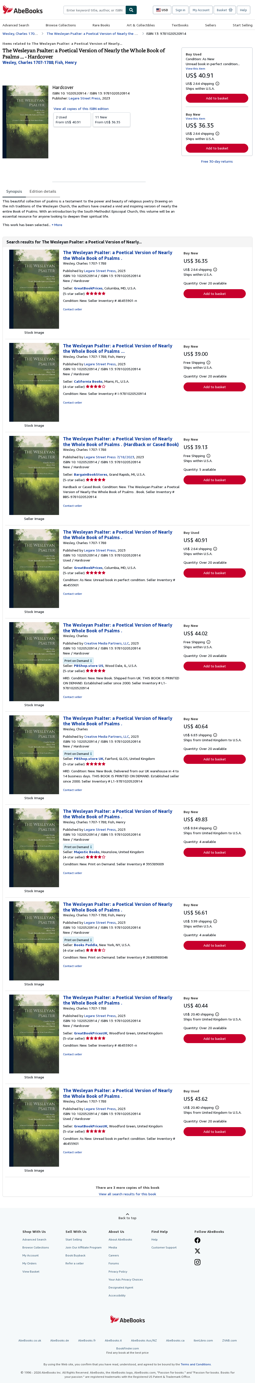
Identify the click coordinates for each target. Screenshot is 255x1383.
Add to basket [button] (217, 98)
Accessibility (117, 1295)
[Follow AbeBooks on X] (197, 1251)
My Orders (29, 1263)
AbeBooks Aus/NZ (144, 1340)
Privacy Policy (118, 1271)
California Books (88, 381)
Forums (114, 1263)
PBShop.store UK (88, 758)
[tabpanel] (90, 215)
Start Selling (243, 25)
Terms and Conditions (196, 1364)
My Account (201, 10)
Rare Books (101, 25)
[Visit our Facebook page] (197, 1240)
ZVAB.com (229, 1340)
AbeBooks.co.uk (29, 1340)
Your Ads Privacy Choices (126, 1279)
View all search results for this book (127, 1194)
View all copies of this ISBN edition (81, 108)
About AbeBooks (120, 1239)
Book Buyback (75, 1255)
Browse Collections (61, 25)
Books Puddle (85, 945)
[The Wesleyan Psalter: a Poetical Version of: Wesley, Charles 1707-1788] (34, 327)
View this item (195, 68)
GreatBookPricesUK (90, 1033)
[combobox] (95, 10)
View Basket (30, 1271)
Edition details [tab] (43, 191)
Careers (114, 1255)
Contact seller (72, 309)
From (68, 119)
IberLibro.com (203, 1340)
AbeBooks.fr (87, 1340)
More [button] (58, 225)
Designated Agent (121, 1287)
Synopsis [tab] (14, 191)
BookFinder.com (127, 1350)
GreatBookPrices (88, 288)
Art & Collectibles (141, 25)
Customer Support (164, 1247)
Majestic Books (87, 852)
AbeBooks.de (59, 1340)
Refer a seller (74, 1263)
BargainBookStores (90, 474)
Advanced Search (15, 25)
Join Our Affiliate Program (83, 1247)
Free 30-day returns (217, 161)
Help (243, 10)
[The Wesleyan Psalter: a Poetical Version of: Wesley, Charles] (34, 700)
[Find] (131, 10)
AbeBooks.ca (175, 1340)
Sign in (180, 10)
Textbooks (180, 25)
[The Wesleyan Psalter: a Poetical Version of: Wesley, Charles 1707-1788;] (34, 420)
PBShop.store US (88, 665)
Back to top (127, 1218)
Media (113, 1247)
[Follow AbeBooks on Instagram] (197, 1262)
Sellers (210, 25)
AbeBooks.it (113, 1340)
